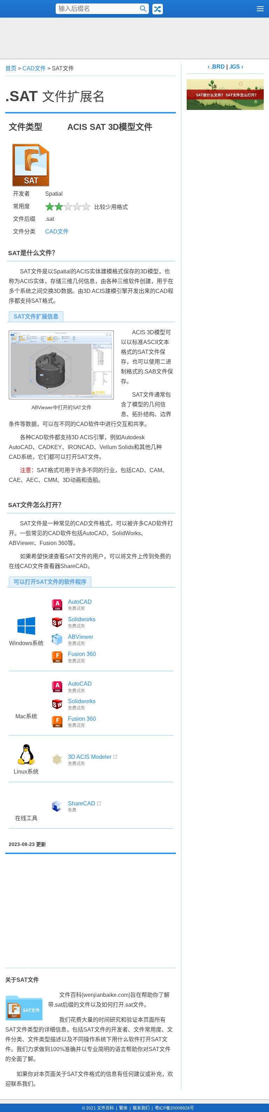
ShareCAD (81, 803)
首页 (10, 68)
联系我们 (141, 1108)
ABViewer (80, 637)
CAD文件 (34, 68)
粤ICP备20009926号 (174, 1108)
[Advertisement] (134, 37)
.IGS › (236, 67)
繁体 (123, 1108)
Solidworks (82, 619)
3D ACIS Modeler (89, 757)
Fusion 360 (82, 654)
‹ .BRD (216, 67)
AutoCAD (80, 602)
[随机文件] (157, 9)
